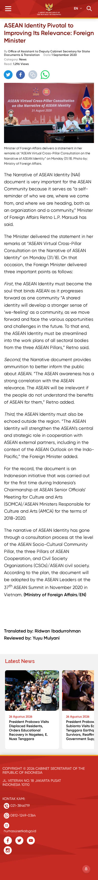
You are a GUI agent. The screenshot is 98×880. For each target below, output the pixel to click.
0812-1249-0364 (22, 815)
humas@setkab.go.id (20, 830)
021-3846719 (19, 805)
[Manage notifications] (86, 869)
